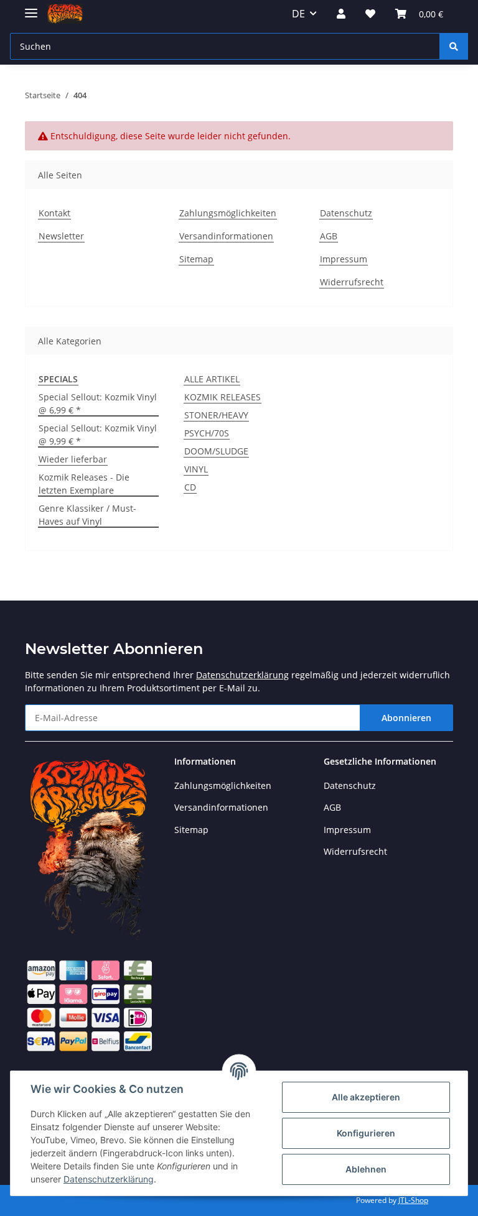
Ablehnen (366, 1169)
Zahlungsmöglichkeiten (227, 213)
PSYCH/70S (206, 433)
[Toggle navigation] (31, 8)
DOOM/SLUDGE (216, 451)
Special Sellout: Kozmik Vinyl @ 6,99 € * (98, 403)
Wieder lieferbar (73, 459)
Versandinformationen (226, 236)
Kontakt (54, 213)
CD (190, 487)
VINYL (196, 469)
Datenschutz (346, 213)
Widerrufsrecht (351, 282)
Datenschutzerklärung (242, 675)
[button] (341, 13)
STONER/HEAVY (216, 415)
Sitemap (196, 259)
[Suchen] (453, 46)
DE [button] (298, 14)
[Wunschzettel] (370, 13)
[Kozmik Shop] (65, 14)
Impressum (343, 259)
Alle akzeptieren (366, 1097)
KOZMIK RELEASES (222, 397)
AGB (328, 236)
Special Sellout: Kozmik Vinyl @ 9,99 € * (98, 434)
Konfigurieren (366, 1133)
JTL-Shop (413, 1200)
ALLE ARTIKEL (212, 379)
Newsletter (61, 236)
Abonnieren (406, 718)
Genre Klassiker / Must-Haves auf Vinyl (87, 514)
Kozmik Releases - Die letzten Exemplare (84, 483)
